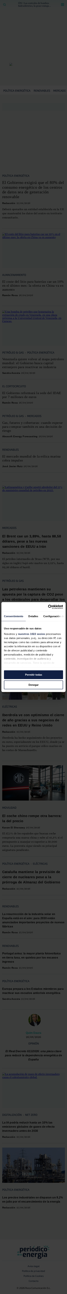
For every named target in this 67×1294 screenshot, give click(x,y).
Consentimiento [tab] (13, 616)
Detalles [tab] (33, 616)
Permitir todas (33, 674)
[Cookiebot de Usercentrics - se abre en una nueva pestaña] (48, 607)
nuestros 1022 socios (31, 633)
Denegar (34, 684)
